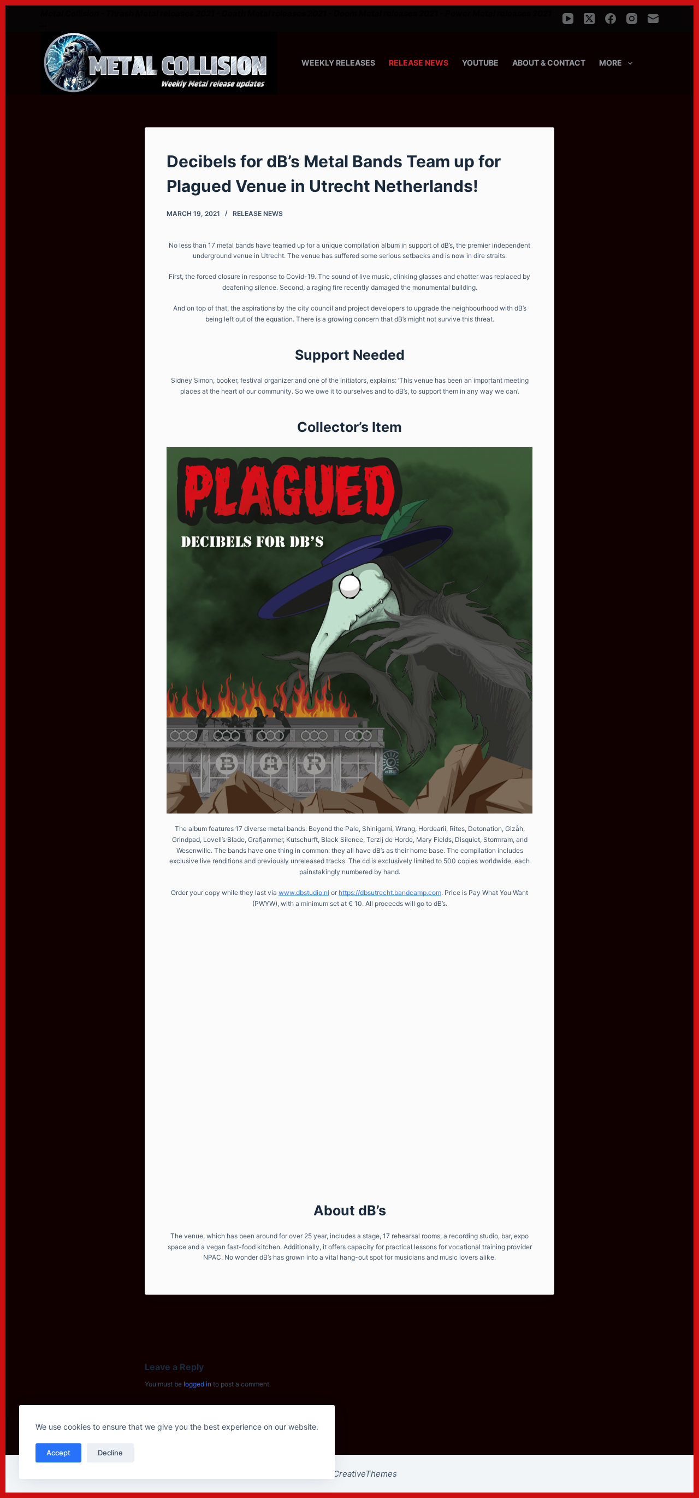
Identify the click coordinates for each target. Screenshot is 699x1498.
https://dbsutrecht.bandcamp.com (390, 892)
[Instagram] (631, 18)
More (610, 62)
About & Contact (548, 62)
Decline (110, 1452)
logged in (197, 1384)
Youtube (480, 62)
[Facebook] (610, 18)
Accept (58, 1452)
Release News (418, 62)
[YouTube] (567, 18)
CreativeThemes (365, 1473)
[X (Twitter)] (589, 18)
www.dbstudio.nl (304, 892)
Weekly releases (338, 62)
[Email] (653, 18)
